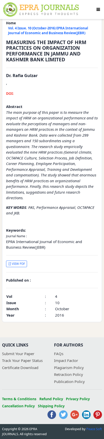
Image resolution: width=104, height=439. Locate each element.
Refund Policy (51, 398)
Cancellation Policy (18, 406)
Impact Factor (66, 360)
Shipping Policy (51, 406)
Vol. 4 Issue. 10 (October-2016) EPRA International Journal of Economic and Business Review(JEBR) (48, 30)
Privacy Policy (78, 398)
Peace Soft (94, 429)
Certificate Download (20, 367)
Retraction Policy (68, 374)
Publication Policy (69, 381)
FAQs (58, 353)
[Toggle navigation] (98, 9)
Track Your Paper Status (22, 360)
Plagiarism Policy (69, 367)
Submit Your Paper (18, 353)
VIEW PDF (18, 264)
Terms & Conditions (19, 398)
